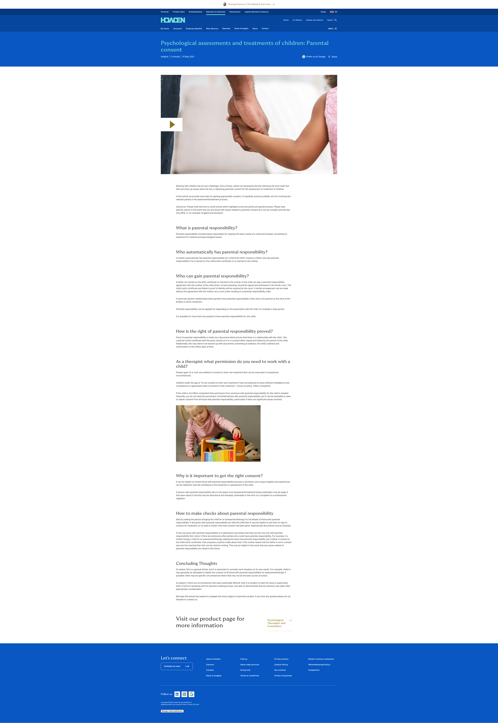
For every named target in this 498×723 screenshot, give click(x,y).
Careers (210, 664)
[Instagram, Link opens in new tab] (184, 694)
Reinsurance (235, 12)
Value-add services (249, 664)
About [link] (255, 29)
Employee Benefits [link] (194, 29)
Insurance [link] (177, 29)
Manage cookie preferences (172, 711)
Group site (245, 670)
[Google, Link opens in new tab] (191, 694)
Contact (265, 28)
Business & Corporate (215, 12)
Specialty (226, 28)
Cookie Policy (281, 664)
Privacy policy (281, 659)
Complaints (314, 670)
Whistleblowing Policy (319, 664)
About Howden (213, 659)
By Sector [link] (165, 29)
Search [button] (330, 20)
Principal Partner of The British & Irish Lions (249, 4)
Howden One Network (314, 20)
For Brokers (297, 20)
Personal (165, 12)
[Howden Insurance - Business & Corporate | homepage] (173, 20)
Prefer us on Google (315, 56)
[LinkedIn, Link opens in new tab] (177, 694)
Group (323, 12)
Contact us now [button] (172, 666)
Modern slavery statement (321, 659)
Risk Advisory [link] (212, 29)
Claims (286, 20)
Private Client (179, 12)
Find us (243, 659)
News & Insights (241, 28)
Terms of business (283, 675)
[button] (332, 12)
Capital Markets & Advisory (257, 12)
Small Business (195, 12)
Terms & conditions (249, 675)
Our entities (280, 670)
